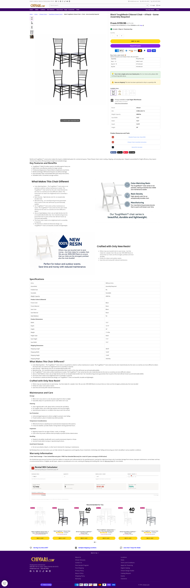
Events (123, 576)
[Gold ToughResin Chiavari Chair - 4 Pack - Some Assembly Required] (120, 93)
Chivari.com (146, 585)
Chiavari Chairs (43, 14)
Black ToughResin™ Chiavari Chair (62, 523)
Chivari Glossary (80, 560)
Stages (65, 9)
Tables (36, 9)
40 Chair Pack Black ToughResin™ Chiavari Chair (84, 523)
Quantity (112, 32)
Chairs (31, 9)
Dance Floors (60, 9)
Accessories (71, 9)
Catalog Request (126, 573)
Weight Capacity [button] (35, 296)
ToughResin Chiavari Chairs (55, 14)
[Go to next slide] (159, 524)
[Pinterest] (60, 1)
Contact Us (78, 562)
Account (152, 5)
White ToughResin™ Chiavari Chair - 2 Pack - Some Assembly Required (106, 523)
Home (31, 14)
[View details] (42, 559)
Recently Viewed (150, 9)
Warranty (78, 579)
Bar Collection (50, 9)
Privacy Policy (79, 571)
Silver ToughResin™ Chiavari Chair (150, 523)
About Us (78, 557)
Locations (124, 557)
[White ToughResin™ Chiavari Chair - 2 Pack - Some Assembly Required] (132, 93)
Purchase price (35, 474)
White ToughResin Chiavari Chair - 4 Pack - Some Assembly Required (40, 523)
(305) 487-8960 (45, 568)
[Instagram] (62, 1)
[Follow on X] (58, 1)
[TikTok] (65, 1)
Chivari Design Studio (127, 571)
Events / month (132, 474)
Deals (77, 9)
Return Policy (79, 573)
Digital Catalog (125, 568)
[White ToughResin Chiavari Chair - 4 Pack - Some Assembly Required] (126, 93)
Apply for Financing (127, 565)
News (157, 9)
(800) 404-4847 (146, 1)
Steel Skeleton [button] (43, 213)
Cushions (42, 9)
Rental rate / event (101, 474)
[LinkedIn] (69, 1)
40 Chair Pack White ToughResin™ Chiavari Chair (128, 523)
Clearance (124, 579)
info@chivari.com (134, 1)
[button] (4, 583)
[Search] (147, 5)
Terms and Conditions (128, 562)
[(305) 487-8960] (155, 1)
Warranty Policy (109, 461)
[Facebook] (56, 1)
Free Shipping (79, 568)
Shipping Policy (80, 576)
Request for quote (135, 46)
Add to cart (135, 41)
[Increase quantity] (121, 35)
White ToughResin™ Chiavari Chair (172, 523)
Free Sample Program (82, 565)
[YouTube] (67, 1)
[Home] (38, 5)
